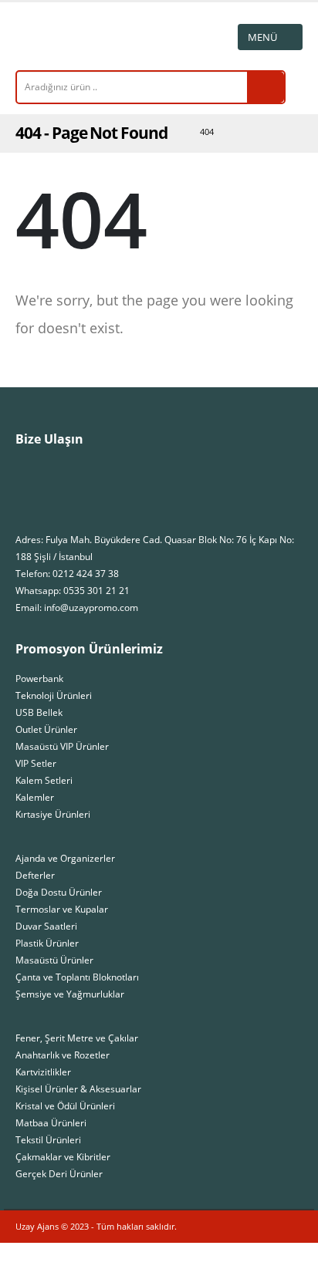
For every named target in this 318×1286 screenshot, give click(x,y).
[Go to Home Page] (172, 131)
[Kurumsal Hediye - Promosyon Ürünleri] (57, 36)
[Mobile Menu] (270, 37)
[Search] (265, 87)
